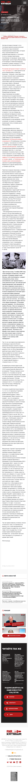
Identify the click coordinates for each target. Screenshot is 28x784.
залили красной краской (9, 146)
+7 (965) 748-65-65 (15, 759)
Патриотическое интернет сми (14, 735)
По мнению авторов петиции (10, 69)
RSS (15, 753)
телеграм (11, 696)
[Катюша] (6, 2)
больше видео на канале (14, 635)
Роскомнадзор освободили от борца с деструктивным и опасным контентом (7, 657)
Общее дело (4, 12)
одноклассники (13, 708)
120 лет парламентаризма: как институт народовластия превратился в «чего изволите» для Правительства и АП (20, 676)
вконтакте (12, 702)
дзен (11, 714)
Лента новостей (10, 576)
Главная (3, 35)
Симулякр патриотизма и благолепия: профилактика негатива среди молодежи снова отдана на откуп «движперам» (6, 676)
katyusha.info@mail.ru (14, 756)
